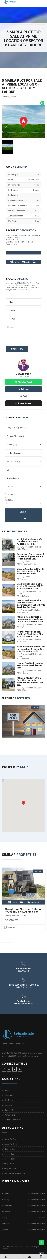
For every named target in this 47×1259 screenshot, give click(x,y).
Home (7, 1090)
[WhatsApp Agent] (6, 1256)
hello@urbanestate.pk (29, 1056)
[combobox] (23, 453)
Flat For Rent (9, 1159)
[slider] (6, 503)
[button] (23, 436)
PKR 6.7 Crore (22, 673)
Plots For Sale (9, 1149)
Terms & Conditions (13, 1120)
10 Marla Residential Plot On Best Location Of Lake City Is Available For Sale (30, 619)
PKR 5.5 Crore (22, 612)
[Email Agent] (29, 1256)
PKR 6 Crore (21, 642)
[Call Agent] (18, 1256)
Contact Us (9, 1110)
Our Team (9, 1100)
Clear (23, 519)
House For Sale (10, 1139)
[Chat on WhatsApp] (41, 1242)
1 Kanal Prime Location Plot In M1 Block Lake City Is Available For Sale (30, 634)
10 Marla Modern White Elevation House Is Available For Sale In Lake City (30, 681)
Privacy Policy (10, 1115)
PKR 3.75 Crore (23, 549)
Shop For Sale (10, 1164)
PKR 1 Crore (21, 579)
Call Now (25, 389)
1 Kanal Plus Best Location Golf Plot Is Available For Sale (30, 665)
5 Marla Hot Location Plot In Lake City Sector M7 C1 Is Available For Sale (30, 586)
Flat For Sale (9, 1154)
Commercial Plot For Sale (14, 1173)
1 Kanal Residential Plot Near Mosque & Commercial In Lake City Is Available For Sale (31, 604)
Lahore (13, 97)
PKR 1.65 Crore (23, 659)
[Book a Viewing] (41, 1256)
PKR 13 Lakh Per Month (26, 564)
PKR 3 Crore (21, 627)
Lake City (5, 97)
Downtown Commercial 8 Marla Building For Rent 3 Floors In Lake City (30, 556)
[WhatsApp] (42, 103)
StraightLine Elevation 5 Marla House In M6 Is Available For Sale (29, 541)
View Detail (23, 886)
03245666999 (10, 1056)
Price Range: (10, 494)
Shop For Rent (10, 1169)
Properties (9, 1095)
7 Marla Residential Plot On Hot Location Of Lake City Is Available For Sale (31, 649)
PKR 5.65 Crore (23, 690)
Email (25, 396)
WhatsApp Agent (25, 382)
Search (23, 512)
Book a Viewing (24, 403)
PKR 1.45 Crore (23, 596)
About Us (8, 1105)
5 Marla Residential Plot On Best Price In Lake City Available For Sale (31, 571)
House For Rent (10, 1144)
